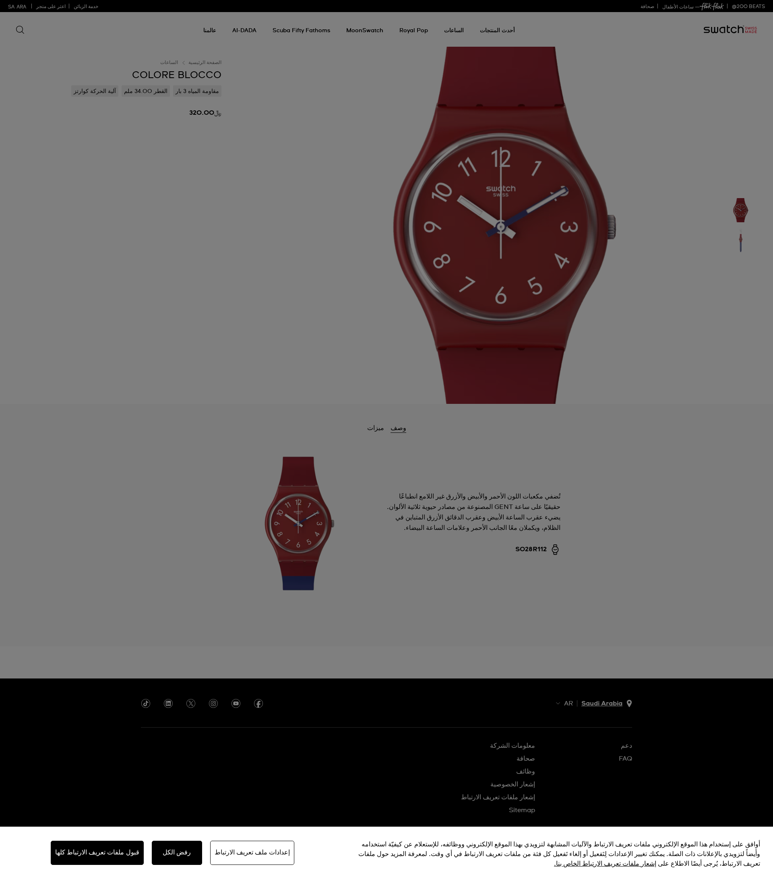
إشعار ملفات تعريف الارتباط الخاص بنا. (605, 863)
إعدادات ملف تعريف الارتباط (252, 852)
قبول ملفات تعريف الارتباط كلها (97, 852)
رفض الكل (177, 852)
